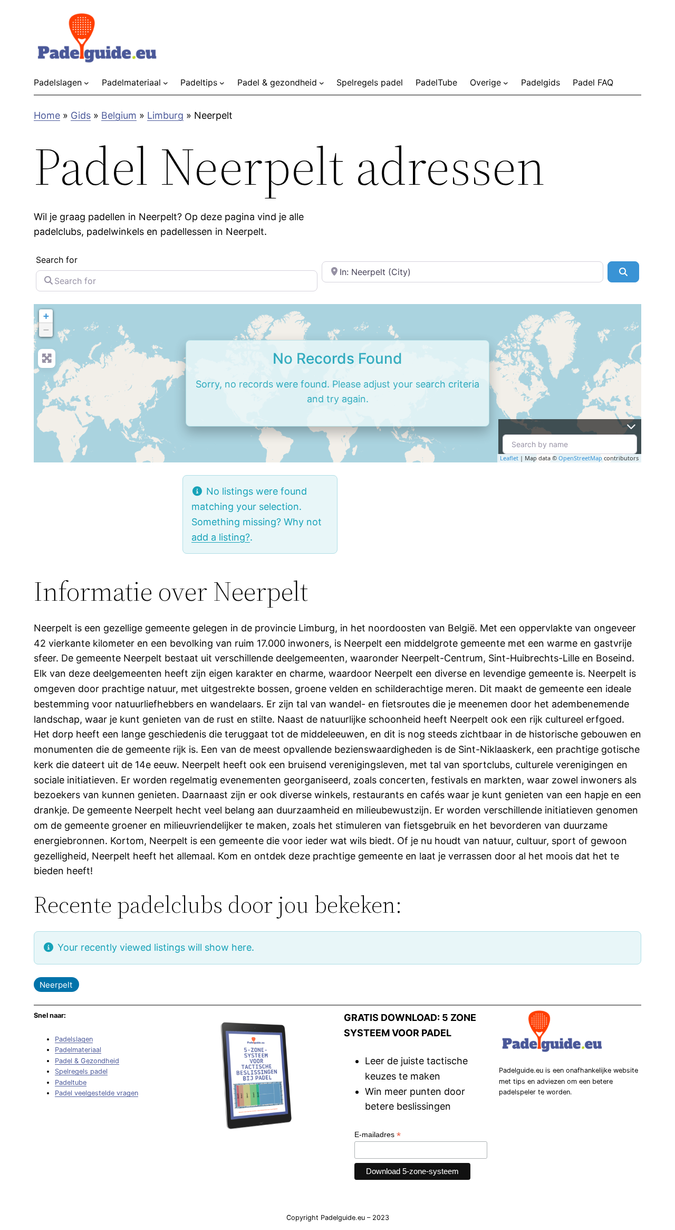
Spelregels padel (81, 1071)
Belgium (119, 115)
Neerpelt (56, 985)
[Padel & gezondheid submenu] (321, 83)
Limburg (165, 115)
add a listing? (220, 537)
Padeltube (70, 1082)
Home (47, 115)
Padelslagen (74, 1039)
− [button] (46, 329)
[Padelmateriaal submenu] (165, 83)
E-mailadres (377, 1135)
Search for (57, 259)
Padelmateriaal (78, 1050)
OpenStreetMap (580, 458)
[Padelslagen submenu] (86, 83)
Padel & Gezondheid (87, 1061)
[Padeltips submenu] (222, 83)
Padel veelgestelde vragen (96, 1093)
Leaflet (509, 458)
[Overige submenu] (505, 83)
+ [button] (46, 315)
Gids (81, 115)
